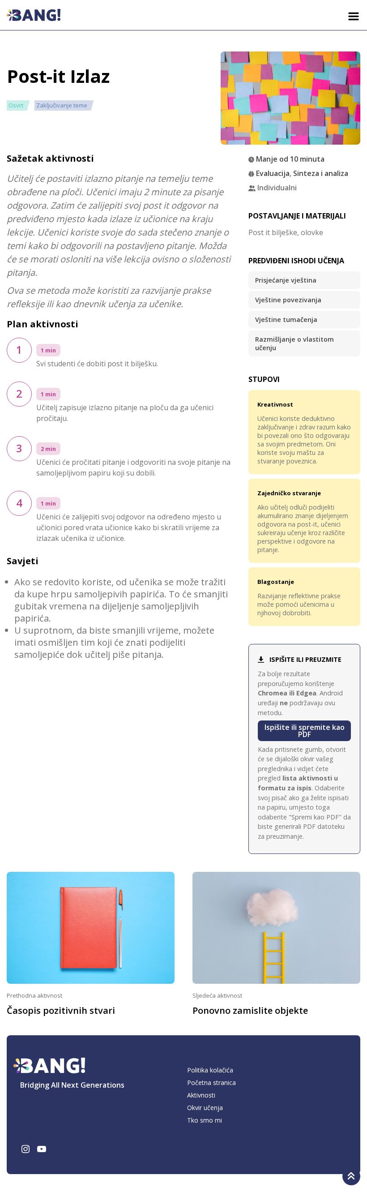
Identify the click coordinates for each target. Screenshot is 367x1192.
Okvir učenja (205, 1107)
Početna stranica (211, 1082)
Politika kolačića (210, 1070)
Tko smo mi (204, 1120)
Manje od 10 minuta (290, 159)
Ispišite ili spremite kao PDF (305, 730)
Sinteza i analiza (320, 173)
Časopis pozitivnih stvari (61, 1010)
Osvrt (16, 105)
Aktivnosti (201, 1095)
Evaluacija (273, 173)
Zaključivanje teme (61, 105)
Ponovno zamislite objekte (250, 1010)
